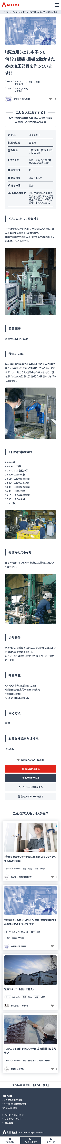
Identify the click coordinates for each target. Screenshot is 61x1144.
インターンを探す (30, 1142)
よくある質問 (11, 1108)
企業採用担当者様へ (14, 1100)
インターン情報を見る (32, 787)
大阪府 (42, 868)
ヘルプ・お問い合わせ (14, 1115)
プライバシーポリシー (13, 1119)
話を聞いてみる (32, 778)
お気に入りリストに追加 (32, 759)
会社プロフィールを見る (32, 796)
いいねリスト (10, 1142)
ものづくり (16, 868)
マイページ (51, 1142)
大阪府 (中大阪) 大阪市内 (21, 89)
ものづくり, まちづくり (20, 932)
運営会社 (8, 1123)
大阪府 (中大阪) (18, 938)
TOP (6, 12)
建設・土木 (32, 1060)
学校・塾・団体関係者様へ (16, 1104)
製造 (37, 81)
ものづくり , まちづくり (19, 82)
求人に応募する (32, 768)
